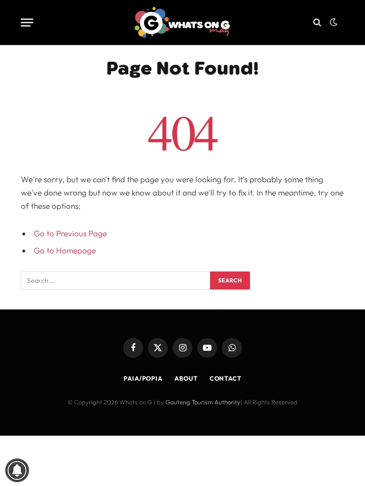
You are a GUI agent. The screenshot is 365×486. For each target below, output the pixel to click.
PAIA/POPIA (143, 378)
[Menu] (27, 22)
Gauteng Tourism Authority (202, 402)
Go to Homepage (65, 250)
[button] (333, 22)
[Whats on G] (182, 22)
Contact (225, 378)
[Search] (317, 22)
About (186, 378)
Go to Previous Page (70, 233)
